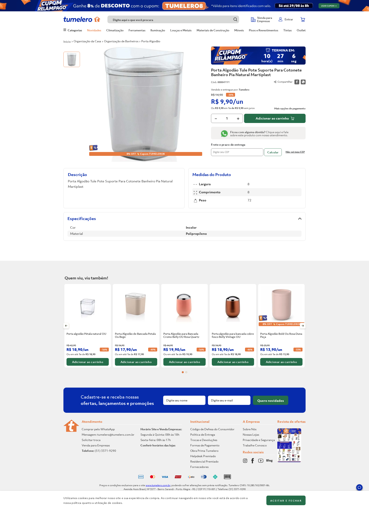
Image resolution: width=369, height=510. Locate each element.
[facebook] (296, 82)
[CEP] (237, 149)
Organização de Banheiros (121, 41)
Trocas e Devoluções (203, 440)
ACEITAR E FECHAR (286, 500)
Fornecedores (199, 467)
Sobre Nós (249, 429)
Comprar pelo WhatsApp (98, 429)
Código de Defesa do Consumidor (212, 429)
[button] (359, 488)
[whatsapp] (303, 82)
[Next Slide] (303, 326)
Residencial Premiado (204, 461)
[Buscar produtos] (235, 19)
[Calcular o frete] (273, 152)
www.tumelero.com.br (158, 485)
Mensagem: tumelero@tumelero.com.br (108, 434)
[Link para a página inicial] (67, 41)
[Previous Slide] (66, 326)
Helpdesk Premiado (203, 456)
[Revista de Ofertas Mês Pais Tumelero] (289, 461)
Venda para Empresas (96, 445)
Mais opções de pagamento (290, 108)
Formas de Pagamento (204, 445)
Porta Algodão (150, 41)
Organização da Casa (87, 41)
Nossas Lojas (251, 434)
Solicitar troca (91, 440)
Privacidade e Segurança (259, 440)
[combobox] (177, 19)
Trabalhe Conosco (255, 445)
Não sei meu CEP (295, 152)
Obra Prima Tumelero (204, 451)
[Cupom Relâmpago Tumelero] (184, 5)
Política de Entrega (202, 434)
